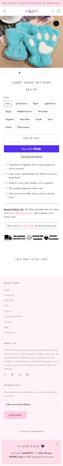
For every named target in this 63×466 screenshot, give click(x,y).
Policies (7, 311)
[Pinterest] (27, 374)
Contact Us (9, 295)
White (8, 127)
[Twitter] (12, 374)
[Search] (53, 11)
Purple (39, 119)
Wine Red (42, 111)
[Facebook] (5, 374)
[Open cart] (58, 11)
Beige (8, 111)
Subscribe (15, 415)
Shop (6, 289)
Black (35, 103)
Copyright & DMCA (13, 316)
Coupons (8, 321)
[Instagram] (20, 374)
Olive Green (23, 127)
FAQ (6, 305)
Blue (8, 103)
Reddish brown (24, 111)
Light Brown (50, 103)
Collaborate (9, 332)
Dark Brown (21, 103)
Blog (6, 327)
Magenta (10, 119)
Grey (50, 119)
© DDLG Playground (31, 431)
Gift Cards (9, 300)
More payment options (31, 156)
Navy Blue (24, 119)
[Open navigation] (4, 11)
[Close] (57, 444)
